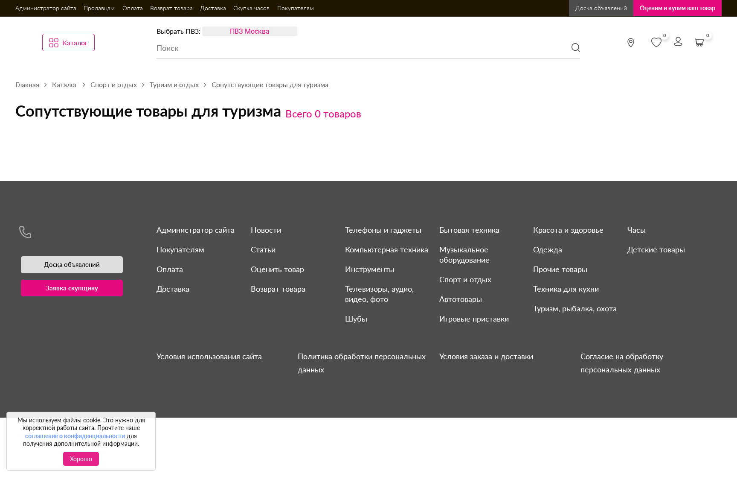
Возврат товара (171, 8)
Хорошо (81, 458)
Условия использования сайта (209, 356)
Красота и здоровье (568, 229)
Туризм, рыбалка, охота (575, 308)
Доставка (213, 8)
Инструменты (370, 269)
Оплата (132, 8)
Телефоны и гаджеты (383, 229)
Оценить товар (277, 269)
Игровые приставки (474, 318)
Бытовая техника (469, 229)
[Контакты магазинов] (631, 43)
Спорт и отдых (465, 279)
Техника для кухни (566, 288)
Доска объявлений (601, 8)
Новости (266, 229)
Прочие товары (560, 269)
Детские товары (656, 249)
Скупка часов (251, 8)
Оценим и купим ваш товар (677, 8)
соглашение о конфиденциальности (75, 435)
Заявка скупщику (72, 288)
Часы (636, 229)
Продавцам (99, 8)
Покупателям (295, 8)
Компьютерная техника (386, 249)
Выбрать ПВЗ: (178, 31)
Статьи (263, 249)
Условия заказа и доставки (486, 356)
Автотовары (460, 299)
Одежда (547, 249)
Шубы (356, 318)
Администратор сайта (45, 8)
